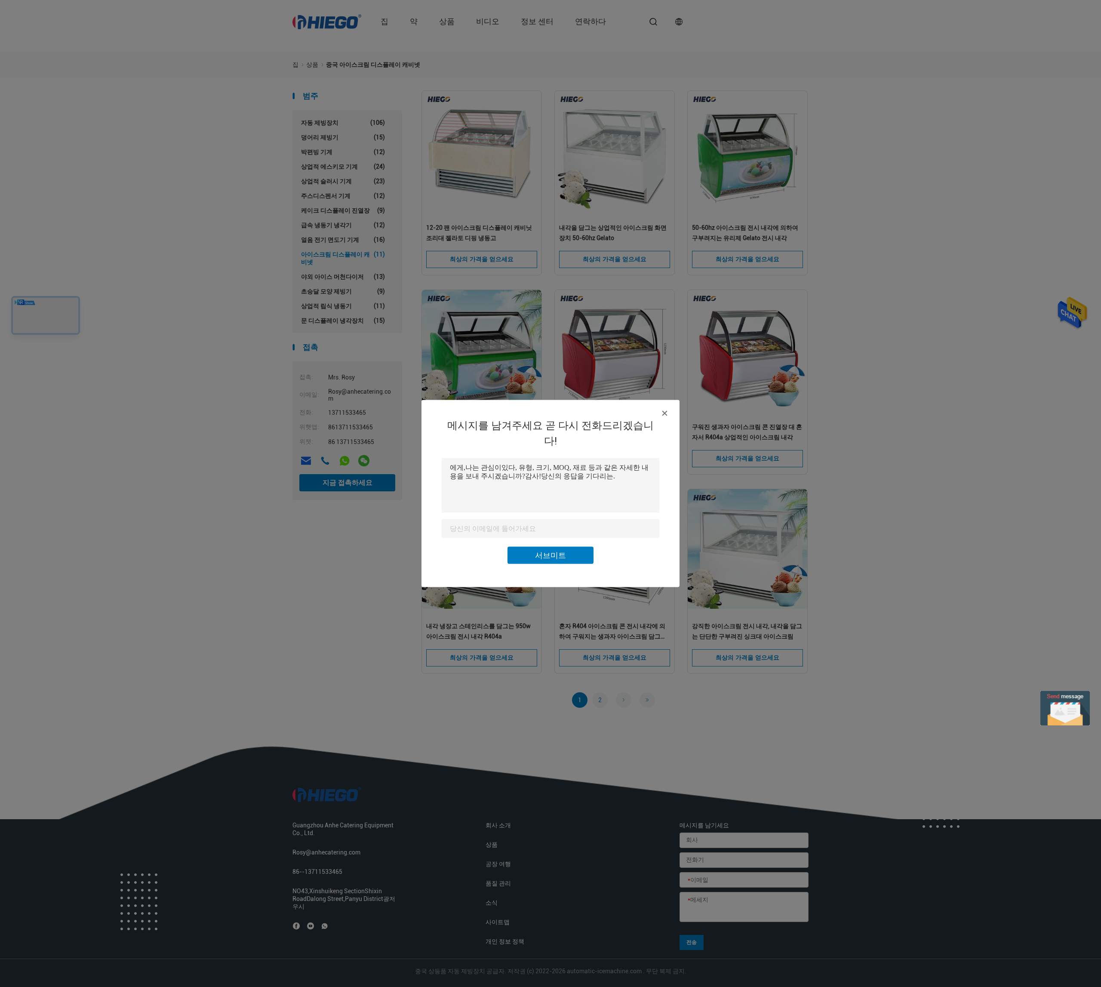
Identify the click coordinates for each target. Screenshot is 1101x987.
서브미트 (550, 555)
